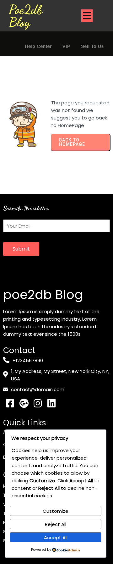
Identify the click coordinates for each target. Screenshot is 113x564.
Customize (55, 511)
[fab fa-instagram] (37, 403)
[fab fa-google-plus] (24, 403)
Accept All (55, 537)
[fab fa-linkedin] (51, 403)
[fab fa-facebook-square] (10, 403)
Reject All (55, 524)
